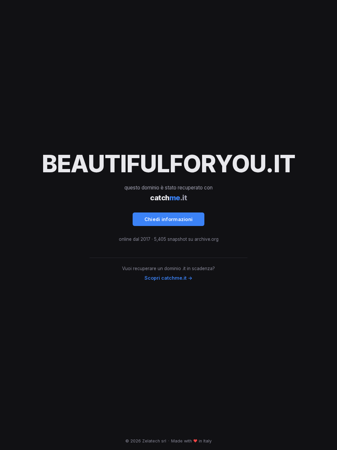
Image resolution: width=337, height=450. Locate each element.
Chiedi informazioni (168, 219)
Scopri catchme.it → (168, 278)
